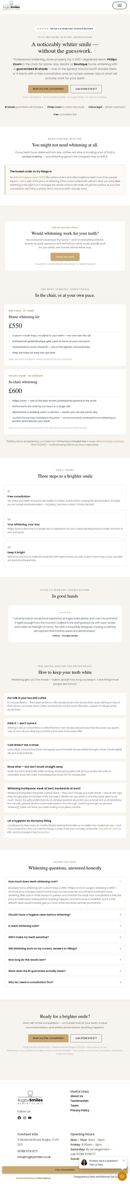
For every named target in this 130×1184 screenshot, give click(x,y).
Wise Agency (44, 1178)
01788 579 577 (27, 1151)
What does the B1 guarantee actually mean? (37, 971)
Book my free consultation (48, 88)
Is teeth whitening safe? (23, 926)
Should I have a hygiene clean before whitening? (39, 914)
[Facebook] (19, 1119)
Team (74, 1105)
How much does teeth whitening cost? (33, 881)
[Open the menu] (119, 5)
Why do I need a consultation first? (30, 982)
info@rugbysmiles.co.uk (34, 1157)
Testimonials (79, 1101)
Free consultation (65, 1169)
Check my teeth (65, 256)
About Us (76, 1096)
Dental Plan (43, 832)
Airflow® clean (110, 828)
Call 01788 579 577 (86, 89)
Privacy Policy (79, 1110)
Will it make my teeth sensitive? (28, 937)
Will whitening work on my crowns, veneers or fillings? (42, 948)
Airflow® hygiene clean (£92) (29, 177)
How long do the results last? (27, 959)
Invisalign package (113, 441)
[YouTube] (30, 1119)
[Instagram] (24, 1119)
